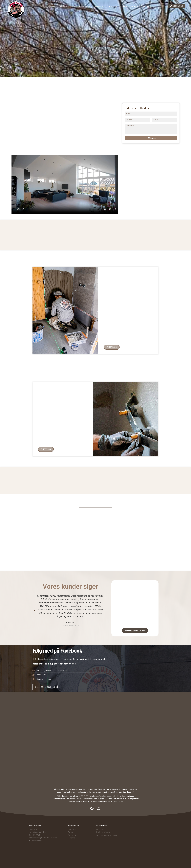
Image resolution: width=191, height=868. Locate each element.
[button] (17, 160)
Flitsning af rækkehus (103, 832)
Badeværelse (49, 6)
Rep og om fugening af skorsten (107, 835)
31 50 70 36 (83, 796)
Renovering (84, 6)
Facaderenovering (67, 6)
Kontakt (146, 6)
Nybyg (109, 6)
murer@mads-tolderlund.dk (104, 796)
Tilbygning (98, 6)
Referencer (121, 6)
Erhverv (134, 6)
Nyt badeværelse (101, 829)
